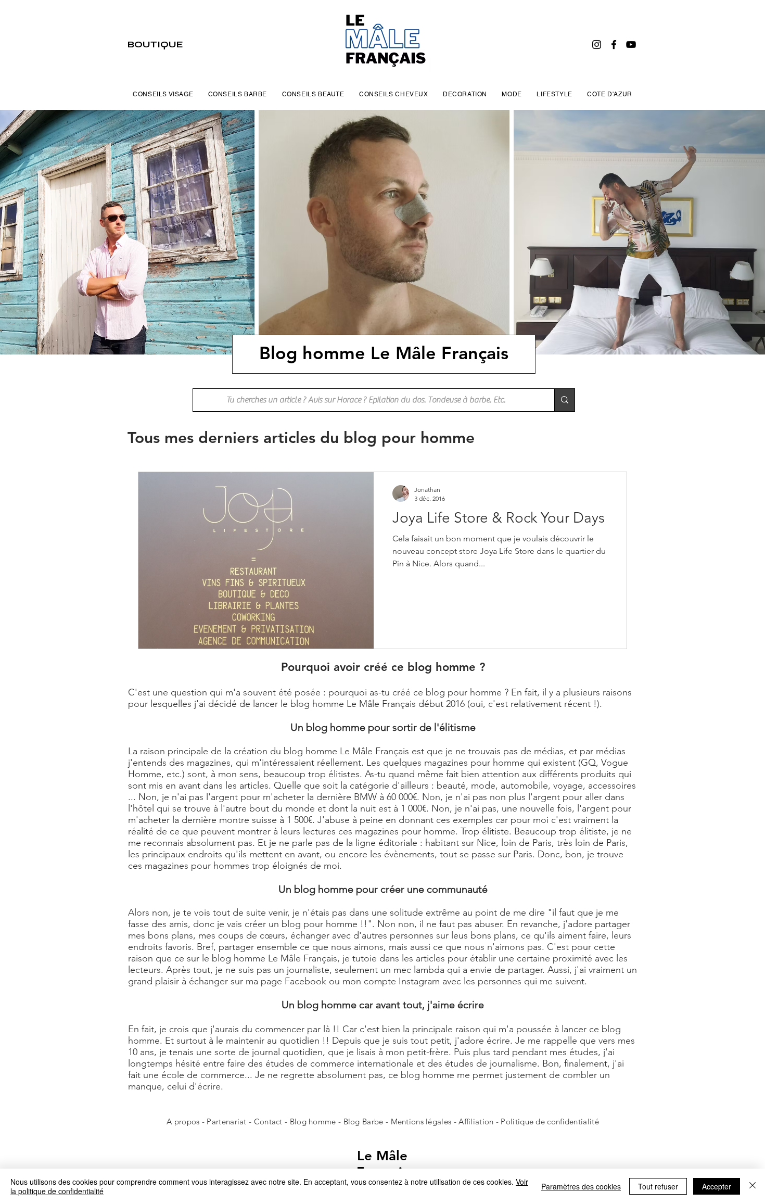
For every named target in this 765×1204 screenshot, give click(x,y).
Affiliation (475, 1121)
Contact (269, 1121)
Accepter (716, 1186)
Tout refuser (658, 1186)
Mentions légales (421, 1121)
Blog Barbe (363, 1121)
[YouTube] (631, 44)
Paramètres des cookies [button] (581, 1186)
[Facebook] (614, 44)
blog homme (317, 703)
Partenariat (228, 1121)
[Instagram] (597, 44)
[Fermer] (752, 1186)
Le (366, 1156)
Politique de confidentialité (549, 1121)
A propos (183, 1121)
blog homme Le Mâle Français (346, 751)
